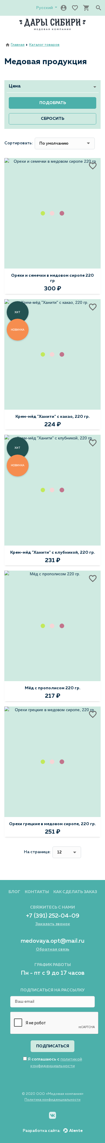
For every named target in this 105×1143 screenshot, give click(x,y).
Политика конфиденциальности (52, 1100)
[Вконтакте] (52, 1115)
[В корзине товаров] (86, 8)
